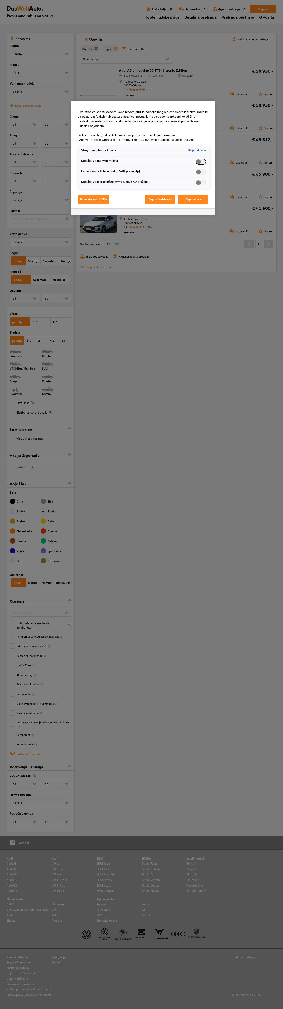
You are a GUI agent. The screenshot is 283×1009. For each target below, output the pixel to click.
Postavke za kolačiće (93, 199)
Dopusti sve (193, 199)
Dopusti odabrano (160, 199)
